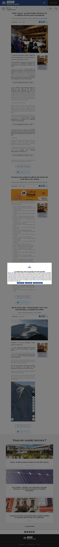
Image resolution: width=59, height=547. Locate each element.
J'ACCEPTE (20, 283)
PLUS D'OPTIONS (38, 283)
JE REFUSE (28, 283)
